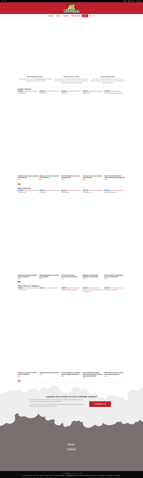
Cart (31, 475)
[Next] (19, 184)
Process (47, 475)
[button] (90, 15)
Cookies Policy (109, 475)
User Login (132, 1)
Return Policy (117, 475)
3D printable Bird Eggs (59, 475)
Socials (51, 475)
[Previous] (18, 184)
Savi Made (67, 473)
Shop (34, 475)
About (37, 475)
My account (138, 1)
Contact (42, 475)
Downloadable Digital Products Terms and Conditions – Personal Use (81, 475)
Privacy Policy (101, 475)
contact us (81, 404)
